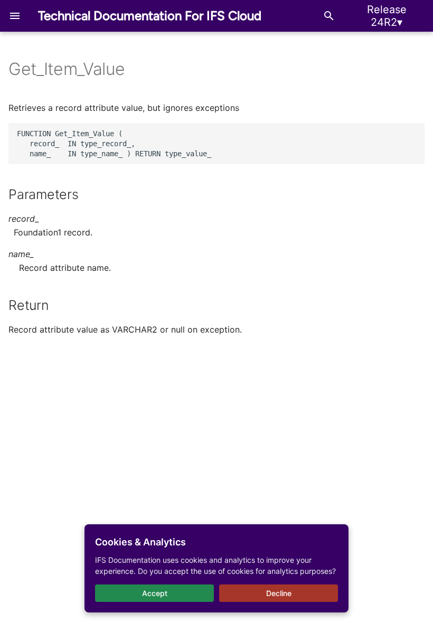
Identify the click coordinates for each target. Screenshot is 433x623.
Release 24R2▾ (387, 16)
